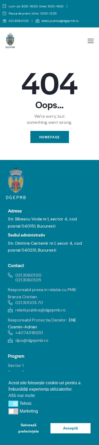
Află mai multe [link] (21, 395)
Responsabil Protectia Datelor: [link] (37, 320)
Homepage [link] (49, 137)
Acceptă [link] (70, 428)
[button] (13, 403)
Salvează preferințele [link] (28, 428)
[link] (16, 21)
